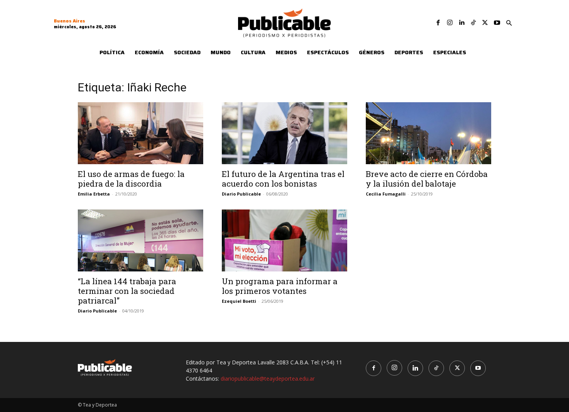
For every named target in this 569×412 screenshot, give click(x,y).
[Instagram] (450, 23)
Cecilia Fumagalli (386, 194)
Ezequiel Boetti (239, 301)
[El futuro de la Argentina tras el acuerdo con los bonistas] (284, 133)
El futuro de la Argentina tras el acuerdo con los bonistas (283, 178)
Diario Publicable (241, 194)
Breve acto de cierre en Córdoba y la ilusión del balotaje (427, 178)
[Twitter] (485, 23)
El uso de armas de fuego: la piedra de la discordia (131, 178)
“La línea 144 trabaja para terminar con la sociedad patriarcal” (127, 291)
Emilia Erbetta (94, 194)
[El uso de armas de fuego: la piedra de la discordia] (140, 133)
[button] (509, 23)
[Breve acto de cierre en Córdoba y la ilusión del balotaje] (428, 133)
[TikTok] (473, 23)
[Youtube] (497, 23)
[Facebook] (438, 23)
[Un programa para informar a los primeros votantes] (284, 240)
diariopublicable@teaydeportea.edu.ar (268, 378)
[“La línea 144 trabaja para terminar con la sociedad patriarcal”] (140, 240)
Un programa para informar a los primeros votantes (280, 286)
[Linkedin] (461, 23)
